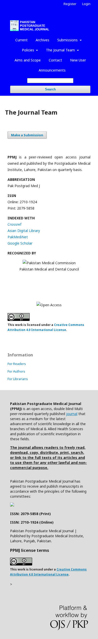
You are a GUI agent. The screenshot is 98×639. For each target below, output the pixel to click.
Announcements (52, 70)
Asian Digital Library (24, 230)
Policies (28, 50)
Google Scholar (20, 243)
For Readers (17, 363)
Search (50, 89)
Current (21, 40)
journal (71, 413)
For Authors (16, 371)
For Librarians (18, 379)
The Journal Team (61, 50)
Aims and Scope (28, 60)
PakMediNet (18, 236)
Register (70, 4)
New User (78, 60)
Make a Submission (27, 135)
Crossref (14, 224)
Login (86, 4)
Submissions (68, 40)
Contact (55, 60)
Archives (42, 40)
